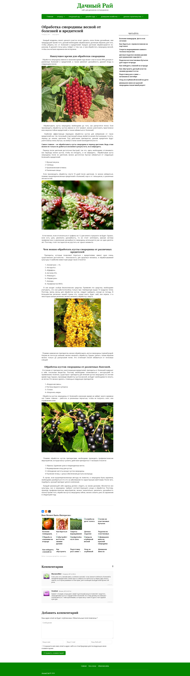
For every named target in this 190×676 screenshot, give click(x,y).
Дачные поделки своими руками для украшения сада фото (133, 56)
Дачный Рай (95, 5)
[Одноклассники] (46, 511)
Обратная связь (103, 666)
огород (60, 16)
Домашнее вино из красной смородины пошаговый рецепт (132, 84)
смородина (55, 34)
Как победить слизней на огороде (133, 66)
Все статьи (92, 666)
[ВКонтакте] (43, 511)
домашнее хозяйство (109, 16)
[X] (49, 511)
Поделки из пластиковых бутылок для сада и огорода (133, 61)
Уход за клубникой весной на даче (133, 80)
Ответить (109, 585)
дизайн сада (90, 16)
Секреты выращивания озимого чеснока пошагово (132, 50)
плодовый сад (74, 16)
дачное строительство (132, 16)
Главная (50, 16)
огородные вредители (52, 556)
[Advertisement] (133, 122)
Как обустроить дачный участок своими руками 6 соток (132, 70)
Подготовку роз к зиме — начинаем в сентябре (130, 75)
